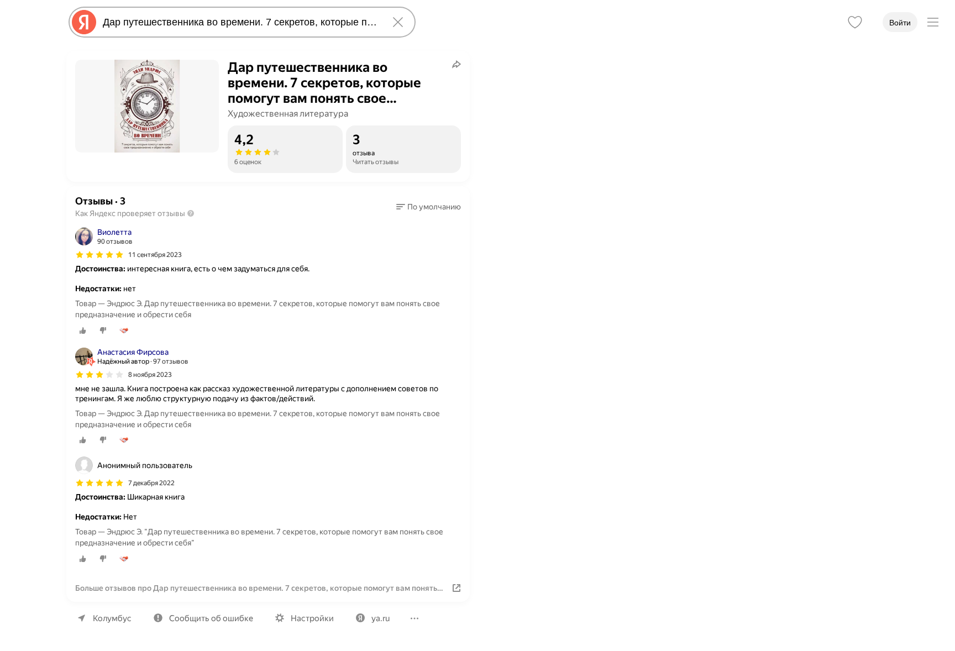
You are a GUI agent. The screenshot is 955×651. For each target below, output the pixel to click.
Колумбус (112, 618)
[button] (428, 207)
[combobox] (240, 22)
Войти (900, 22)
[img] (99, 254)
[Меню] (933, 22)
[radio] (83, 330)
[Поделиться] (456, 64)
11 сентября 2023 (155, 255)
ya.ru (380, 618)
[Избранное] (855, 22)
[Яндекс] (84, 22)
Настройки (312, 618)
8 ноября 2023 (150, 375)
